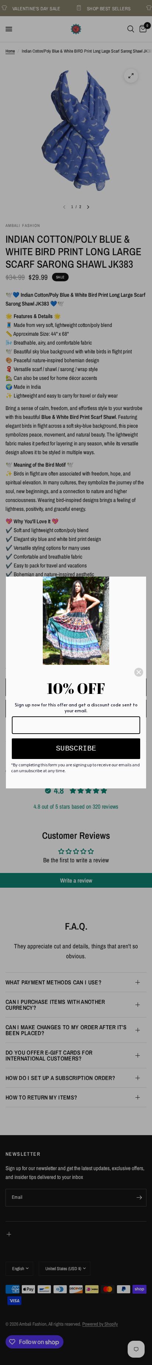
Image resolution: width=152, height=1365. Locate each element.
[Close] (138, 672)
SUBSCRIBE (76, 748)
